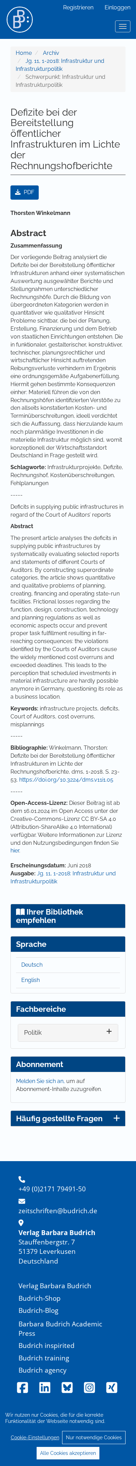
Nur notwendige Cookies (94, 1437)
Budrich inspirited (46, 1345)
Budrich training (43, 1358)
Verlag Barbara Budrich (54, 1285)
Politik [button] (33, 1032)
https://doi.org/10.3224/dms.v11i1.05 (66, 779)
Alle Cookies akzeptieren (68, 1453)
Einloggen (117, 7)
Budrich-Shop (39, 1298)
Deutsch (32, 964)
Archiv (51, 53)
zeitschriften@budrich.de (57, 1210)
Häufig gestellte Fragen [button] (59, 1118)
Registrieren (78, 7)
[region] (68, 1433)
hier (14, 850)
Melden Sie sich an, (41, 1081)
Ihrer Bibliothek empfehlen (49, 916)
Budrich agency (42, 1370)
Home (24, 53)
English (30, 980)
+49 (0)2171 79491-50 (52, 1188)
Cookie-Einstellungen (35, 1437)
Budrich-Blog (38, 1310)
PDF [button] (28, 192)
